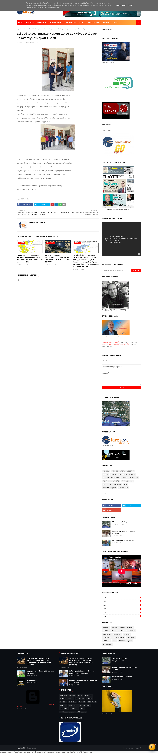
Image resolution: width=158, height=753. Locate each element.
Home (125, 748)
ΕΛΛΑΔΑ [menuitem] (115, 22)
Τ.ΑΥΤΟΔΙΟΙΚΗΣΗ (127, 481)
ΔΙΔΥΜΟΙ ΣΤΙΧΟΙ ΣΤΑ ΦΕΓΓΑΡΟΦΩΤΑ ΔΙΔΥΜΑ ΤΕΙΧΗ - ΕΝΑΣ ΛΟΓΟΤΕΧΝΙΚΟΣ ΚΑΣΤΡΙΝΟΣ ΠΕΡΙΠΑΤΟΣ (57, 258)
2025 (122, 601)
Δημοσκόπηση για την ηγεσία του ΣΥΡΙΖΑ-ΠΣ (124, 532)
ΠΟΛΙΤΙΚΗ (106, 481)
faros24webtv (106, 494)
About (131, 748)
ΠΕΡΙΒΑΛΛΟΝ (134, 478)
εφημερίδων (120, 209)
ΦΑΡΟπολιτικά (123, 488)
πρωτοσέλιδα (111, 209)
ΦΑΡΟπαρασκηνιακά (109, 488)
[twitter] (131, 505)
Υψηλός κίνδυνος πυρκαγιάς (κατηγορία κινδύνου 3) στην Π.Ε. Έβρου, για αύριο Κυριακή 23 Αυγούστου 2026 (30, 258)
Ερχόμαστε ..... (32, 680)
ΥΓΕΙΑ (125, 484)
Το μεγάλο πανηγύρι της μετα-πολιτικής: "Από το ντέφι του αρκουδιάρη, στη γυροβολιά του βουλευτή (39, 661)
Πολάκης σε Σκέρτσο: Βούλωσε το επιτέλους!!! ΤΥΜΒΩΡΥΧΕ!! (82, 672)
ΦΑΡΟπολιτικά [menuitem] (93, 22)
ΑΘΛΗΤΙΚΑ (106, 471)
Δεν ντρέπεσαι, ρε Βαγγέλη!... (123, 540)
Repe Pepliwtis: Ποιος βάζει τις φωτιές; (115, 344)
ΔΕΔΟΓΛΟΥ (130, 471)
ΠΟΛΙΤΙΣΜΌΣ (115, 481)
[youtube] (111, 510)
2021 (122, 616)
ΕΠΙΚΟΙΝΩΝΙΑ (123, 474)
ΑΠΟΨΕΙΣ (115, 471)
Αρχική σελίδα (21, 29)
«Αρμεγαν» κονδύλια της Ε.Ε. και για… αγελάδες (40, 672)
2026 (122, 597)
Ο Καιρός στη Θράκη (119, 522)
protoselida (126, 209)
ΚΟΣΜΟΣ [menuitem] (106, 22)
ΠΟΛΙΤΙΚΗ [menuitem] (29, 22)
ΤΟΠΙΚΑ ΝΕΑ (30, 29)
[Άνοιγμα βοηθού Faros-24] (152, 747)
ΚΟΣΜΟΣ (132, 474)
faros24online (31, 748)
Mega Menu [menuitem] (70, 22)
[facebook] (111, 505)
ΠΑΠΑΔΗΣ (125, 478)
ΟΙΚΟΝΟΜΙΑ (115, 478)
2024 (122, 605)
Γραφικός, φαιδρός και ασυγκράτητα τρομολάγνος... (83, 681)
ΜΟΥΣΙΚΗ (106, 478)
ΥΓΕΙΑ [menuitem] (81, 22)
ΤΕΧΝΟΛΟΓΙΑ (107, 484)
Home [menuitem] (20, 22)
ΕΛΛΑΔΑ (113, 474)
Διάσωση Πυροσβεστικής (111, 342)
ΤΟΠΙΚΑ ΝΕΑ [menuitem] (41, 22)
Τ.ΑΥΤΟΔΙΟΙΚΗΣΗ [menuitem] (55, 22)
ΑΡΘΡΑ (122, 471)
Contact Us (138, 748)
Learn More (121, 5)
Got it (130, 5)
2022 (122, 613)
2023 (122, 609)
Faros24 (20, 43)
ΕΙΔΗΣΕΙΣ (105, 474)
